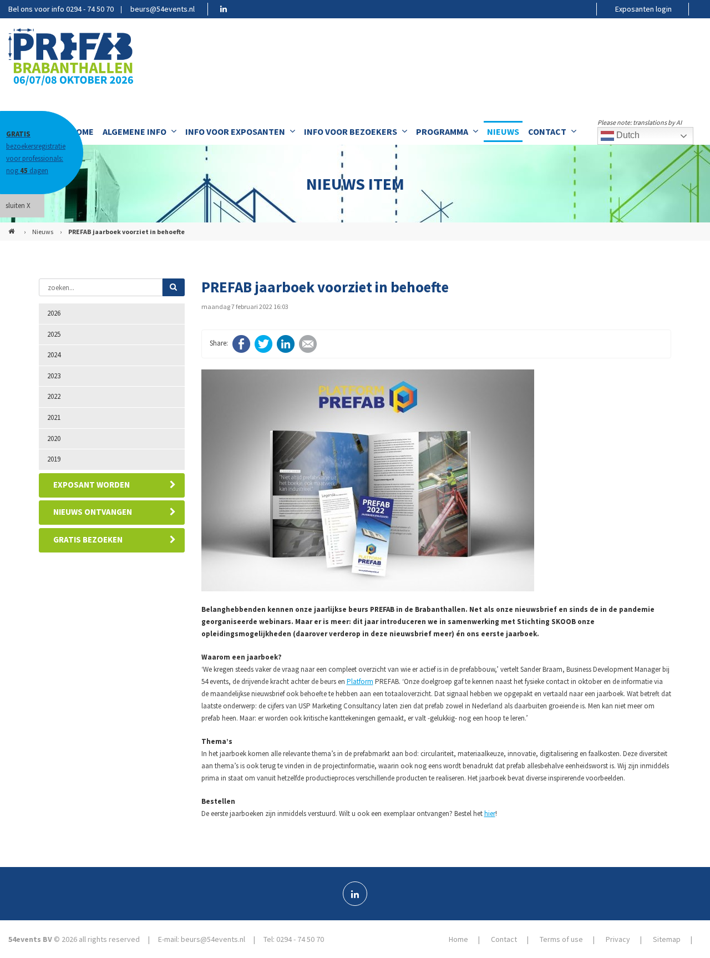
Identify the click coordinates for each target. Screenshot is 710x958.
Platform (360, 681)
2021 (53, 417)
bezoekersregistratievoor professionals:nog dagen (35, 152)
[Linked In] (355, 893)
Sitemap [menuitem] (667, 939)
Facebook (241, 344)
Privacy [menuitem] (618, 939)
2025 (53, 334)
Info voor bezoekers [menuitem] (350, 131)
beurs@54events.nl (162, 9)
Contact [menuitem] (547, 131)
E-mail (308, 344)
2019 (53, 459)
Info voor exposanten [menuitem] (235, 131)
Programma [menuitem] (442, 131)
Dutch (627, 135)
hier (489, 813)
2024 (53, 354)
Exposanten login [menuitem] (643, 9)
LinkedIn (286, 344)
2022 (53, 396)
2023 (53, 376)
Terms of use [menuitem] (561, 939)
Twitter (263, 344)
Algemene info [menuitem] (134, 131)
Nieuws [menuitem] (503, 131)
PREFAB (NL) (12, 226)
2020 (53, 438)
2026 (53, 313)
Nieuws (42, 231)
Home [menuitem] (82, 131)
